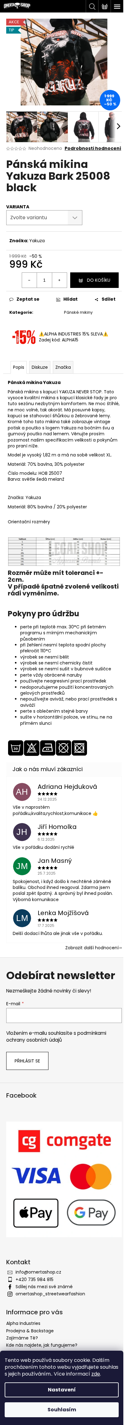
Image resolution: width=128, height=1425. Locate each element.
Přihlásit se (27, 1061)
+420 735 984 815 (34, 1279)
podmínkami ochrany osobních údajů (56, 1036)
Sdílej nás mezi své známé (44, 1287)
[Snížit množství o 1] (29, 280)
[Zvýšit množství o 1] (59, 280)
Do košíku (98, 280)
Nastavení (62, 1389)
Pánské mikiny (78, 312)
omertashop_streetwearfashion (50, 1294)
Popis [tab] (18, 367)
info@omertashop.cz (38, 1272)
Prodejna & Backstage (30, 1331)
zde (95, 1373)
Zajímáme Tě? (22, 1338)
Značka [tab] (63, 367)
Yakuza (37, 241)
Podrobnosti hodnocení (93, 148)
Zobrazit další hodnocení (92, 948)
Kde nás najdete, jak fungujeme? (41, 1345)
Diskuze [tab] (40, 367)
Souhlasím (62, 1409)
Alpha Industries (23, 1323)
